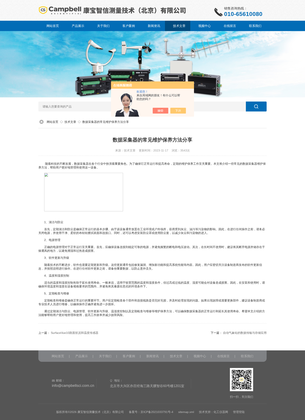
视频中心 (204, 26)
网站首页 (52, 26)
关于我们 (103, 26)
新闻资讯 (154, 26)
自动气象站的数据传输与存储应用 (245, 332)
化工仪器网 (221, 412)
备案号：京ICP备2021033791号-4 (151, 412)
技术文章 (179, 26)
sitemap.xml (186, 412)
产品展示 (78, 26)
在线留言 (230, 26)
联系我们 (255, 26)
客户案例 (128, 26)
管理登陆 (239, 412)
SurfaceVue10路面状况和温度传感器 (74, 332)
